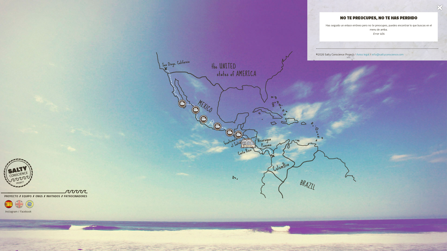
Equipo (27, 195)
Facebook (25, 211)
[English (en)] (19, 204)
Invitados (53, 195)
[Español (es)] (8, 204)
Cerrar (440, 7)
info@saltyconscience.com (388, 54)
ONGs (39, 195)
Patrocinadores (75, 195)
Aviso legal (362, 54)
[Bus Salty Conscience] (245, 143)
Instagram (11, 211)
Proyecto (11, 195)
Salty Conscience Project (18, 173)
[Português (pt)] (29, 204)
